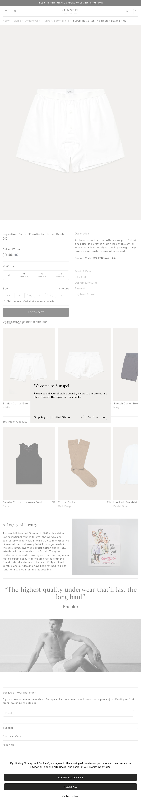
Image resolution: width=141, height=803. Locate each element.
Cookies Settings (70, 796)
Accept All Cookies (70, 777)
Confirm (93, 417)
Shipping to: (41, 417)
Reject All (70, 787)
